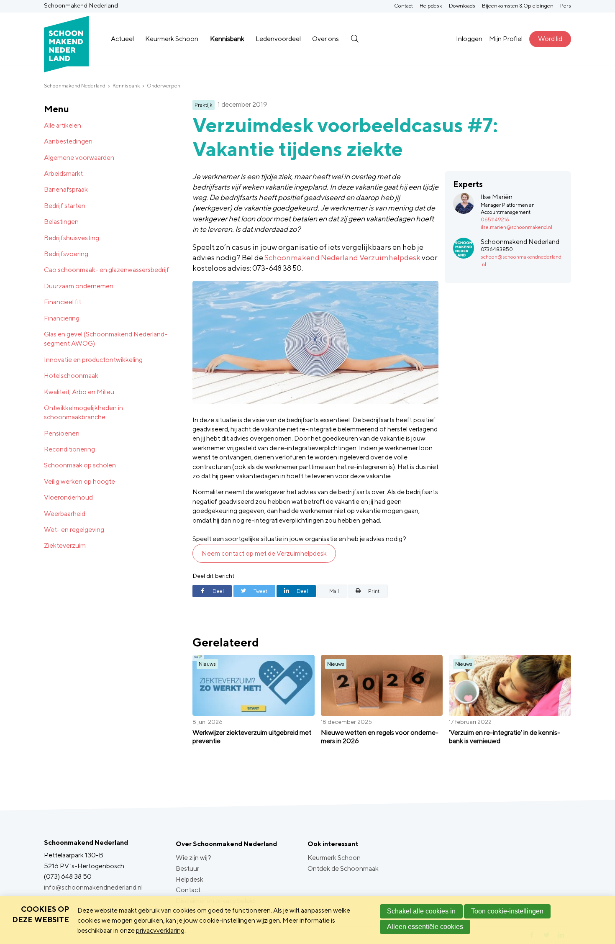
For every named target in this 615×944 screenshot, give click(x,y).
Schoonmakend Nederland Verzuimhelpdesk (342, 257)
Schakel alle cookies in (421, 911)
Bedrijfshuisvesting (71, 238)
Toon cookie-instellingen (507, 911)
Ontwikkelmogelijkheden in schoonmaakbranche (83, 412)
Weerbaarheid (64, 514)
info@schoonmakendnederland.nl (93, 887)
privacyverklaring (160, 930)
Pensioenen (61, 433)
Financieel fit (62, 302)
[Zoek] (354, 39)
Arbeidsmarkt (63, 173)
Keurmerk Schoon (171, 39)
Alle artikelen (62, 125)
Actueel (122, 39)
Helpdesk (431, 6)
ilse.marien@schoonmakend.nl (516, 227)
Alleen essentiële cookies (425, 926)
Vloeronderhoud (68, 497)
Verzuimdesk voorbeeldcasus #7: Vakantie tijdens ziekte (345, 137)
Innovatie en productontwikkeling (93, 360)
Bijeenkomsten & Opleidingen (518, 6)
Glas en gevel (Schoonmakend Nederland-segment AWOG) (105, 338)
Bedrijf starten (64, 206)
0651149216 (495, 219)
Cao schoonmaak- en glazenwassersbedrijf (106, 270)
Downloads (462, 6)
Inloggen (469, 39)
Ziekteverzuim (65, 545)
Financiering (61, 318)
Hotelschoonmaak (71, 376)
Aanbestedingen (68, 141)
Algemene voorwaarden (79, 158)
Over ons (325, 39)
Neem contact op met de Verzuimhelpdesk (264, 553)
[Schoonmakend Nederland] (66, 39)
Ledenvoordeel (278, 39)
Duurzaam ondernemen (78, 286)
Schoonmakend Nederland (74, 85)
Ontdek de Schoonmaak (343, 868)
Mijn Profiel (506, 39)
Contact (403, 6)
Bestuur (187, 868)
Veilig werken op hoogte (79, 481)
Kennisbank (227, 39)
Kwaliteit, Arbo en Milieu (79, 392)
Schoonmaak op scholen (80, 465)
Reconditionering (69, 449)
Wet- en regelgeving (74, 530)
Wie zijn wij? (193, 858)
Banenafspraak (66, 189)
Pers (565, 6)
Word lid (550, 39)
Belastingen (61, 222)
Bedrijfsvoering (66, 254)
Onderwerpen (163, 85)
